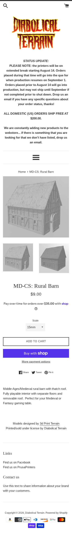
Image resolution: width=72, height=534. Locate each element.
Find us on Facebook (16, 462)
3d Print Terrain (49, 423)
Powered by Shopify (56, 512)
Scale (35, 320)
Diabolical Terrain (34, 512)
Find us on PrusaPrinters (19, 467)
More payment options (36, 361)
